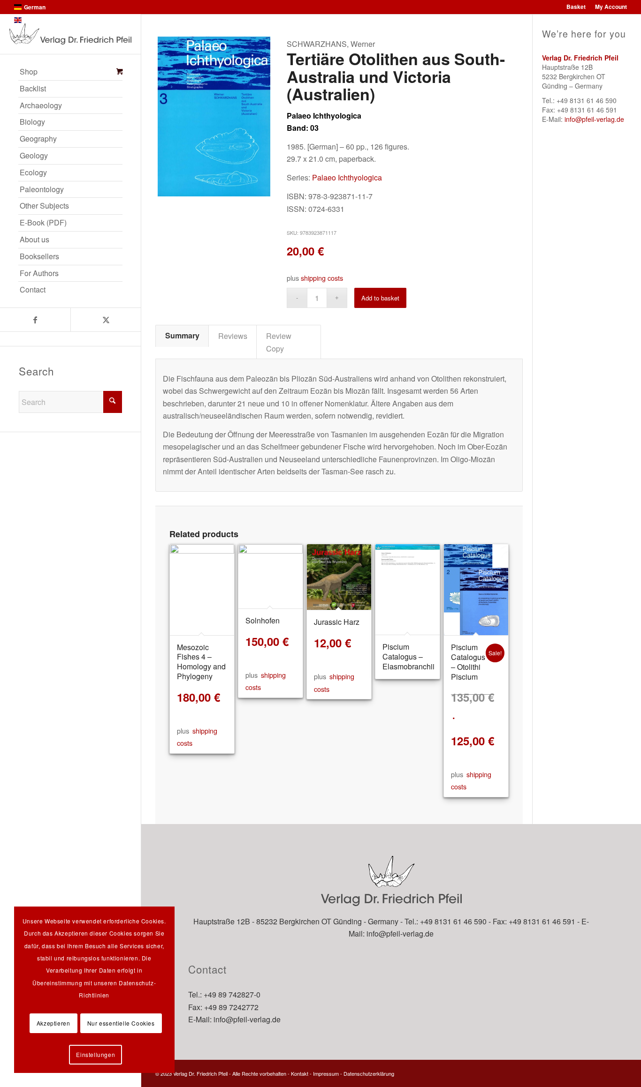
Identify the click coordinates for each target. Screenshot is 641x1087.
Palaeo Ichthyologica (347, 177)
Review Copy (278, 341)
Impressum (326, 1073)
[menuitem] (70, 72)
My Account (611, 6)
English (34, 20)
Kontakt (299, 1073)
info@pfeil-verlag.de (594, 119)
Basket (576, 6)
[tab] (182, 335)
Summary (182, 335)
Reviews (232, 335)
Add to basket (380, 297)
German (35, 7)
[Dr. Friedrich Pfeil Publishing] (70, 34)
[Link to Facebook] (35, 319)
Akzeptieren (53, 1023)
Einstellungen (95, 1054)
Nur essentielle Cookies (121, 1023)
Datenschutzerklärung (368, 1073)
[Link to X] (105, 319)
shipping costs (322, 278)
